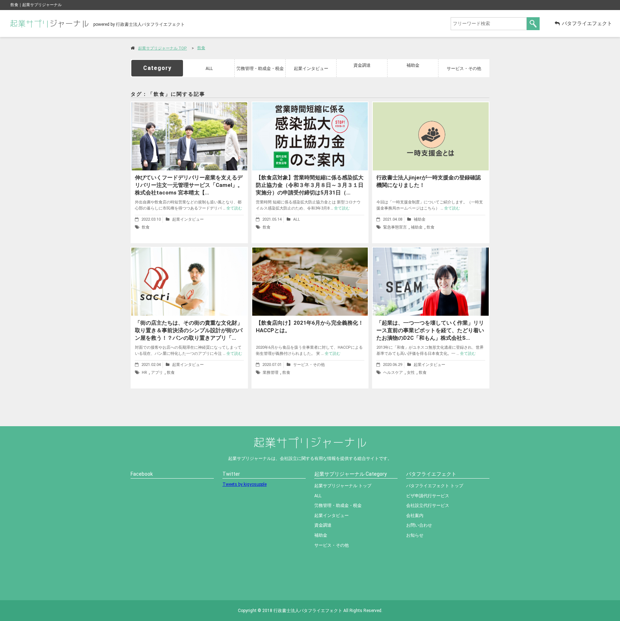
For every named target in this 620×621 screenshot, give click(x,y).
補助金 (413, 65)
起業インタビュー (311, 68)
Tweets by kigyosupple (244, 484)
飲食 (201, 48)
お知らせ (414, 535)
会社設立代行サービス (427, 505)
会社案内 (414, 515)
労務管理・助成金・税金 (260, 68)
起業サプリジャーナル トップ (342, 485)
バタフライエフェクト (587, 23)
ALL (209, 68)
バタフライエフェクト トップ (434, 485)
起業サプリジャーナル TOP (162, 48)
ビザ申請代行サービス (427, 495)
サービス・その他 (464, 68)
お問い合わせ (419, 525)
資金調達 (362, 65)
